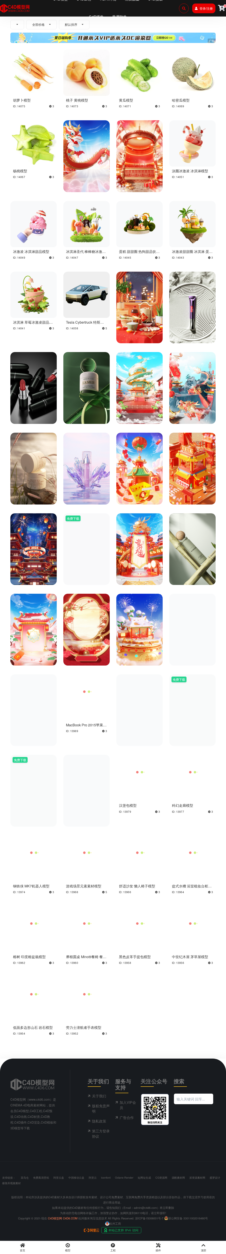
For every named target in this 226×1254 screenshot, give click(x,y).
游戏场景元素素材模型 (83, 886)
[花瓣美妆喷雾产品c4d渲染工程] (86, 455)
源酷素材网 (178, 1177)
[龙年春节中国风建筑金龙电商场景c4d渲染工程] (139, 530)
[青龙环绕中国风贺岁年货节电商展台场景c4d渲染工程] (139, 374)
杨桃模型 (20, 170)
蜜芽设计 (215, 1177)
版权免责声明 (101, 1108)
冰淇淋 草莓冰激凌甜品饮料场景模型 (33, 324)
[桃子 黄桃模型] (86, 72)
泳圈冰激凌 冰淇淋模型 (190, 170)
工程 (113, 1250)
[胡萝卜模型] (33, 72)
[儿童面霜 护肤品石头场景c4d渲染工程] (139, 691)
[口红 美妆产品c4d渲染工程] (33, 374)
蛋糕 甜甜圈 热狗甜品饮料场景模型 (139, 253)
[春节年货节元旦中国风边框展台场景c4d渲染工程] (86, 610)
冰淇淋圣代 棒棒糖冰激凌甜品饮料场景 (86, 253)
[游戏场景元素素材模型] (86, 852)
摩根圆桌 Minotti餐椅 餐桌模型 (86, 958)
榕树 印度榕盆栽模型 (29, 956)
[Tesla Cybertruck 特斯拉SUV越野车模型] (86, 294)
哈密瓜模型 (181, 100)
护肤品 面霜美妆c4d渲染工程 (85, 414)
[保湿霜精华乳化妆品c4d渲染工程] (33, 455)
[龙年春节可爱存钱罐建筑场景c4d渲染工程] (33, 691)
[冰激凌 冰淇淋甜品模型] (33, 223)
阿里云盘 (58, 1177)
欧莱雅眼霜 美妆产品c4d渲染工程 (191, 334)
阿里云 (93, 1177)
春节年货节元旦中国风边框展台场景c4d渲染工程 (85, 656)
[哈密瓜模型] (192, 72)
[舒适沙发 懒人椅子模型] (139, 852)
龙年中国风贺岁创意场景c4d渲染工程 (191, 414)
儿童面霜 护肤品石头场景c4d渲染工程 (139, 736)
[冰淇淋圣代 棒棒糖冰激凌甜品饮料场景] (86, 223)
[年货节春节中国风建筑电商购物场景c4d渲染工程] (139, 455)
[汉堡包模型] (139, 771)
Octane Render (124, 1177)
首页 (22, 1250)
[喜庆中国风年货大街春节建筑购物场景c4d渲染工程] (192, 455)
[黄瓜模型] (139, 72)
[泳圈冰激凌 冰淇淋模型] (192, 143)
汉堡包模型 (128, 805)
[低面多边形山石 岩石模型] (33, 993)
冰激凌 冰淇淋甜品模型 (31, 251)
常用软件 (119, 16)
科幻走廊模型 (182, 805)
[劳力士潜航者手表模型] (86, 993)
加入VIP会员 (128, 1105)
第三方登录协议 (101, 1133)
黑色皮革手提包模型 (135, 956)
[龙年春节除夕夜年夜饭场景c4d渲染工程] (139, 294)
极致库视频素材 (11, 1183)
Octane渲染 (89, 174)
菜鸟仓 (25, 1177)
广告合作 (127, 1117)
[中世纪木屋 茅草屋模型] (192, 923)
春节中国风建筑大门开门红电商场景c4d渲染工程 (32, 656)
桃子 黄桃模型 (77, 100)
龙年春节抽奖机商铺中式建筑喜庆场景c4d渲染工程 (192, 656)
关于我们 (99, 1095)
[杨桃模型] (33, 143)
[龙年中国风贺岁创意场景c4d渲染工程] (192, 374)
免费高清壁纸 (41, 1177)
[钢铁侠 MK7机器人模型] (33, 852)
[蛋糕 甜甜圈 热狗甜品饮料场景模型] (139, 223)
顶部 (203, 1250)
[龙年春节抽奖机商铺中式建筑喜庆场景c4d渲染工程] (192, 610)
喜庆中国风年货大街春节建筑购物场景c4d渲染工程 (192, 495)
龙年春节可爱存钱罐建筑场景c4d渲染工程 (32, 736)
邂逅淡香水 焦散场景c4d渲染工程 (32, 817)
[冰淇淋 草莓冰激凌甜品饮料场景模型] (33, 294)
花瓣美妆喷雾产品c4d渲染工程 (86, 495)
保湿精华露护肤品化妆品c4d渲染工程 (191, 575)
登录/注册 (206, 8)
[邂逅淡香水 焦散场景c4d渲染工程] (33, 771)
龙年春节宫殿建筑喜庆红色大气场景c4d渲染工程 (138, 182)
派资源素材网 (197, 1177)
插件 (158, 1250)
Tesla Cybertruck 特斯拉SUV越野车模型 (85, 324)
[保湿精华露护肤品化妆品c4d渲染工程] (192, 530)
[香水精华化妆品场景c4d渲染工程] (86, 530)
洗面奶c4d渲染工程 (187, 734)
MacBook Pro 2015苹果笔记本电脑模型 (86, 727)
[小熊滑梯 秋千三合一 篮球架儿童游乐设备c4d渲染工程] (86, 771)
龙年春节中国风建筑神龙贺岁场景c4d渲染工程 (85, 182)
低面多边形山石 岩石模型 (33, 1027)
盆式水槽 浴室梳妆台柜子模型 (192, 888)
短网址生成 (144, 1177)
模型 (67, 1250)
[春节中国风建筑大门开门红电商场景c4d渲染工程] (33, 610)
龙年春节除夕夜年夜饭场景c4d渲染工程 (138, 334)
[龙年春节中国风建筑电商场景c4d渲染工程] (139, 610)
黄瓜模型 (126, 100)
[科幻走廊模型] (192, 771)
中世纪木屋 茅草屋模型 (190, 956)
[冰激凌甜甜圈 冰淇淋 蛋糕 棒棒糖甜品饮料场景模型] (192, 223)
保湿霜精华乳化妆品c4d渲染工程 (33, 495)
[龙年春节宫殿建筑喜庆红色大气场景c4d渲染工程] (139, 143)
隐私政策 (99, 1121)
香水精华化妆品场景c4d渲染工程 (86, 575)
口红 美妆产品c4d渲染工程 (32, 414)
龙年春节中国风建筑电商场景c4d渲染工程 (138, 656)
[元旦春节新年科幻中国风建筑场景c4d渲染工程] (33, 530)
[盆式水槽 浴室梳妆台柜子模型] (192, 852)
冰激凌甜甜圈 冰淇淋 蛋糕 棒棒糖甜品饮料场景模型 (192, 253)
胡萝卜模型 (22, 100)
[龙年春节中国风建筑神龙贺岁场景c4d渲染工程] (86, 143)
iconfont (106, 1177)
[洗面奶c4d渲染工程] (192, 691)
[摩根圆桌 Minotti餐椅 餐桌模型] (86, 923)
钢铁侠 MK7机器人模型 (31, 886)
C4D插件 (96, 16)
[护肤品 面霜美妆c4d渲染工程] (86, 374)
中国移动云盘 (76, 1177)
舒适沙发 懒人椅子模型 (137, 886)
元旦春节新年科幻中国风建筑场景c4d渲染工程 (32, 575)
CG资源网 (161, 1177)
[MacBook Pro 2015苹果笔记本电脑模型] (86, 697)
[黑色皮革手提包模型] (139, 923)
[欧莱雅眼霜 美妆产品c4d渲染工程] (192, 294)
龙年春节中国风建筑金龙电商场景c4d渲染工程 (138, 575)
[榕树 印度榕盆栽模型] (33, 923)
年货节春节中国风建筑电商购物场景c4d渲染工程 (138, 495)
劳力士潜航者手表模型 (83, 1027)
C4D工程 (73, 174)
